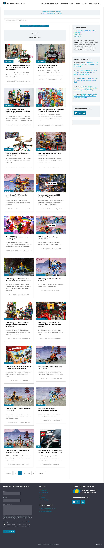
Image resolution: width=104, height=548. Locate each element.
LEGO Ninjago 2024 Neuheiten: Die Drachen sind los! (17, 154)
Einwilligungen (45, 500)
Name (5, 491)
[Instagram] (80, 113)
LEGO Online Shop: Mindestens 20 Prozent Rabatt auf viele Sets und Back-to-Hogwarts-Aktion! (85, 72)
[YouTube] (84, 113)
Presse (43, 497)
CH (60, 13)
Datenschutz (44, 492)
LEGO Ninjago (19, 20)
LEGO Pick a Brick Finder (48, 508)
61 (61, 209)
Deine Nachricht (8, 504)
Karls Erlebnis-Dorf (46, 511)
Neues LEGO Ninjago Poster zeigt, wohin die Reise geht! (19, 238)
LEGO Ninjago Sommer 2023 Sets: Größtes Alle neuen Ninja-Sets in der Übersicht (49, 325)
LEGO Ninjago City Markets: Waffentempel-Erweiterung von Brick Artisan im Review (18, 111)
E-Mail (5, 497)
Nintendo (93, 3)
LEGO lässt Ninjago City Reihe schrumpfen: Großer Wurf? (47, 66)
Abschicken (9, 531)
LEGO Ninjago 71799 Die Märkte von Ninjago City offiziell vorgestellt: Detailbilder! (17, 325)
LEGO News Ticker (66, 3)
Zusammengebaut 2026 (49, 3)
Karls (84, 3)
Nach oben (100, 544)
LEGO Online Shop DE (48, 13)
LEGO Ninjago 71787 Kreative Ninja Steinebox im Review (17, 451)
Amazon (45, 11)
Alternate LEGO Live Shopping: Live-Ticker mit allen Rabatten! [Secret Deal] (86, 64)
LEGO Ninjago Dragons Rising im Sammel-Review (48, 238)
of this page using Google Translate (34, 25)
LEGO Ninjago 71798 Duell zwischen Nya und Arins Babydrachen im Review (18, 280)
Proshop (57, 11)
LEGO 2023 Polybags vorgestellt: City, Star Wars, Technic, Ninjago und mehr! (50, 451)
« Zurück (8, 473)
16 (29, 338)
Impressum (44, 490)
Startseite (6, 20)
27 (62, 167)
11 (61, 338)
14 (31, 167)
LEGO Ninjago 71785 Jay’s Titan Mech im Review (50, 280)
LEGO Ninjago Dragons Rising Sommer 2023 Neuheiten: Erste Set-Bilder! (18, 368)
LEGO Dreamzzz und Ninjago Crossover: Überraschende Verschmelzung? (51, 110)
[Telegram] (76, 113)
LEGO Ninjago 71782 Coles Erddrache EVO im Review (18, 409)
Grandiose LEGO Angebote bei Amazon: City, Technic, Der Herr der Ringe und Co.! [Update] (85, 88)
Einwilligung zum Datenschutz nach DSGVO (15, 522)
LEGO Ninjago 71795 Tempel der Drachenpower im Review (16, 196)
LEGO (77, 3)
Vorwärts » (41, 473)
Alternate (51, 11)
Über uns (43, 495)
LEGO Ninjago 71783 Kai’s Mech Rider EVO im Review (50, 368)
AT (57, 13)
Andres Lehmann (79, 62)
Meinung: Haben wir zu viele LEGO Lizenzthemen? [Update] (49, 196)
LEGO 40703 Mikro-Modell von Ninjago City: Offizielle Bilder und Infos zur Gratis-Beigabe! (18, 67)
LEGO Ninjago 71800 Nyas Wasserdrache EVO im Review (47, 409)
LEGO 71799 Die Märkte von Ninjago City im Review (49, 154)
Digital (39, 105)
